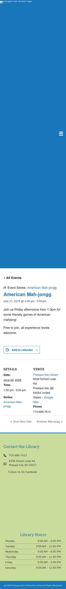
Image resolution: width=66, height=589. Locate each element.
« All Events (12, 277)
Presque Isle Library (45, 375)
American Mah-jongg (13, 404)
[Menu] (61, 133)
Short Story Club (22, 421)
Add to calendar (22, 349)
